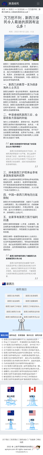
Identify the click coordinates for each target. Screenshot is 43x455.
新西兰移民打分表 (14, 312)
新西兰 (11, 9)
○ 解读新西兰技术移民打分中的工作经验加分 (19, 376)
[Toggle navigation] (38, 3)
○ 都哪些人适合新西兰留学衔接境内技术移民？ (20, 371)
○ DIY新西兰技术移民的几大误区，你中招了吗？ (21, 345)
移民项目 (21, 289)
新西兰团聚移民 (32, 301)
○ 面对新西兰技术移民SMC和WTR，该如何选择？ (22, 361)
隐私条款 (23, 439)
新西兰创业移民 (13, 301)
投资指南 (21, 9)
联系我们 (14, 439)
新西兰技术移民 (13, 296)
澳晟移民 (13, 3)
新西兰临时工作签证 (14, 306)
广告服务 (32, 439)
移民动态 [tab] (12, 335)
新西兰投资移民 (32, 296)
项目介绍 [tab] (4, 335)
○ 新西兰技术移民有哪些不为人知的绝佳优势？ (20, 339)
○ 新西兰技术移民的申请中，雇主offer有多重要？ (21, 358)
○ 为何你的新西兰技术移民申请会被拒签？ (19, 363)
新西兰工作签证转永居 (32, 306)
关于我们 (5, 439)
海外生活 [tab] (30, 335)
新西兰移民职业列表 (32, 312)
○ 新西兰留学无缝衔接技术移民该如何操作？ (19, 374)
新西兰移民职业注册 (14, 317)
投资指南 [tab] (21, 335)
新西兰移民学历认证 (32, 317)
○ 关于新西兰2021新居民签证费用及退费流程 (20, 347)
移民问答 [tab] (38, 335)
